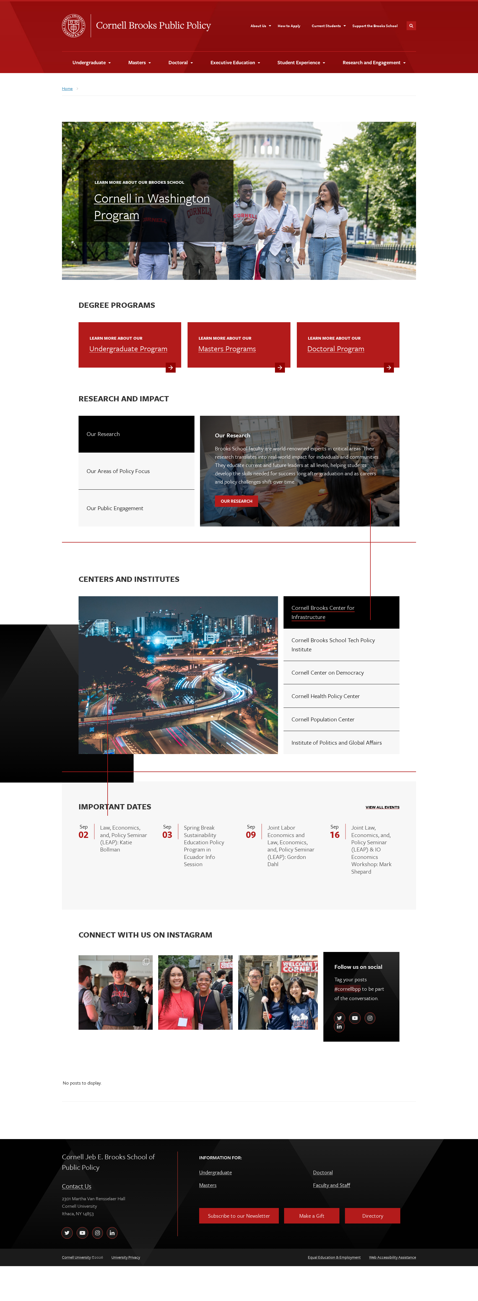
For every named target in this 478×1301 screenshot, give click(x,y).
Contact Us (76, 1186)
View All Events (382, 807)
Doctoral (323, 1172)
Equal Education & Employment (334, 1257)
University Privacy (125, 1257)
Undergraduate (215, 1172)
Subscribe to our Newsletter (239, 1215)
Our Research (239, 500)
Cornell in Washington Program (152, 206)
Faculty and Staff (331, 1185)
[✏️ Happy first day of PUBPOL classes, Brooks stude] (195, 992)
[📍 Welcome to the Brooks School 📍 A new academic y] (116, 992)
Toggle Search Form (411, 25)
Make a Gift (311, 1215)
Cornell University (76, 26)
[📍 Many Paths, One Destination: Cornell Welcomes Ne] (278, 992)
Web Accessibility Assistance (392, 1257)
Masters (208, 1185)
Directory (372, 1215)
